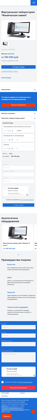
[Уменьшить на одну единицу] (5, 131)
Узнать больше (6, 77)
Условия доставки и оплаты (9, 71)
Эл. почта (5, 178)
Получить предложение (18, 105)
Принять (6, 416)
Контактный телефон (8, 171)
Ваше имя (5, 164)
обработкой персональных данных (12, 410)
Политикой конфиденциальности (12, 408)
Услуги (22, 393)
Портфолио (5, 393)
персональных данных (27, 200)
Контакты (4, 396)
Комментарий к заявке (7, 351)
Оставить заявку (18, 67)
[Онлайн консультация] (33, 412)
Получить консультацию (18, 388)
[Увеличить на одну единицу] (12, 131)
